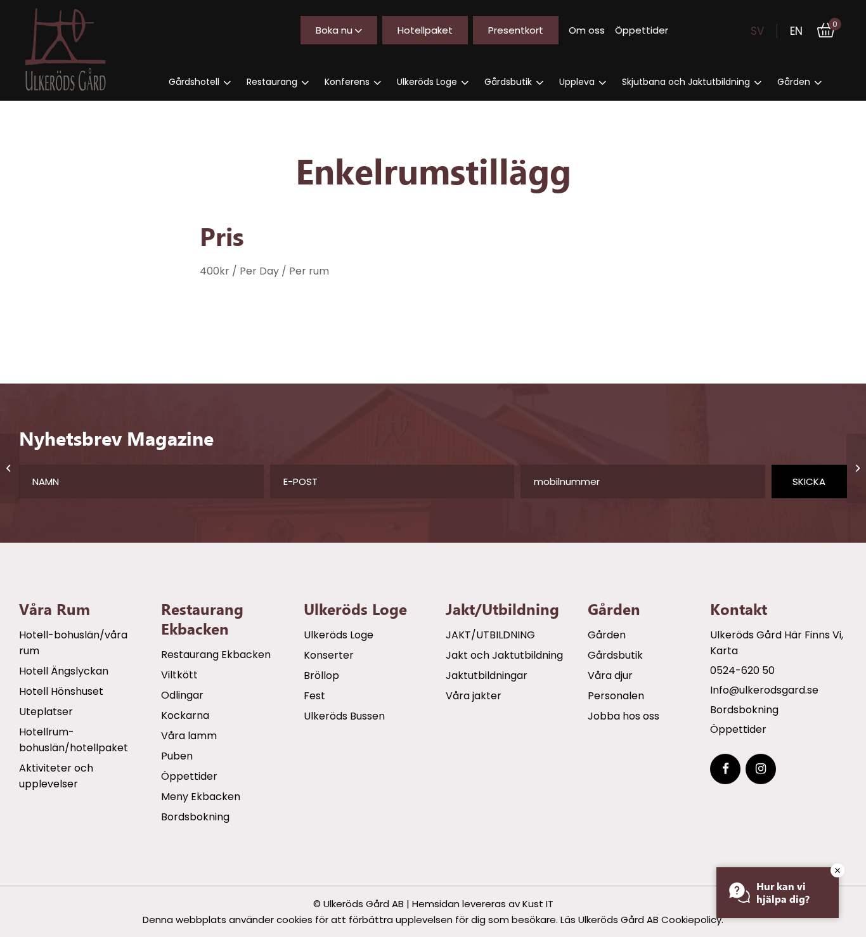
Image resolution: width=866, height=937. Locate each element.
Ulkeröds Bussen (344, 716)
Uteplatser (46, 711)
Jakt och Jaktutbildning (504, 655)
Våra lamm (189, 735)
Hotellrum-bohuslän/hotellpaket (73, 740)
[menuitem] (200, 82)
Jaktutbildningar (486, 675)
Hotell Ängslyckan (63, 671)
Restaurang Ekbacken (216, 654)
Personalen (616, 695)
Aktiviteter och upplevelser (56, 776)
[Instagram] (761, 769)
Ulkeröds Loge (338, 635)
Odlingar (182, 695)
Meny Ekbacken (200, 796)
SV (757, 31)
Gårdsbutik (615, 655)
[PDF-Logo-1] (76, 49)
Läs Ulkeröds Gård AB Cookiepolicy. (641, 919)
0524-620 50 (742, 670)
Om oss (587, 30)
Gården (607, 635)
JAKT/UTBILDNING (490, 635)
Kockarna (185, 715)
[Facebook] (725, 769)
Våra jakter (473, 695)
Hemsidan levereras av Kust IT (482, 903)
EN (796, 31)
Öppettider (641, 30)
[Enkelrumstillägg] (10, 468)
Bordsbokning (195, 817)
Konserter (329, 655)
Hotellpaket (425, 30)
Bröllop (321, 675)
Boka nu (334, 30)
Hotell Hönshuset (61, 691)
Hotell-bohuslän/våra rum (73, 643)
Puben (177, 756)
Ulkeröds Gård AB (363, 903)
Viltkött (179, 675)
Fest (314, 695)
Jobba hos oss (623, 716)
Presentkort (515, 30)
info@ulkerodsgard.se (764, 690)
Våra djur (610, 675)
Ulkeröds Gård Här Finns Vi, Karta (776, 643)
